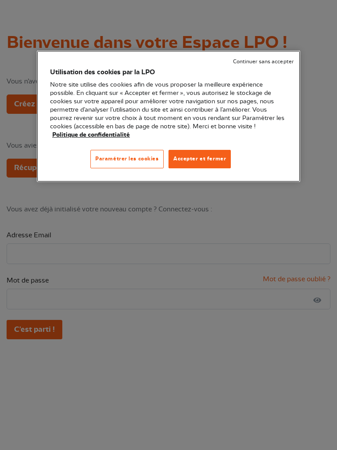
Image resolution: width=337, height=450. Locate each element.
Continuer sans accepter (263, 62)
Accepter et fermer (199, 159)
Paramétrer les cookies (127, 159)
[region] (168, 116)
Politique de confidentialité (91, 134)
